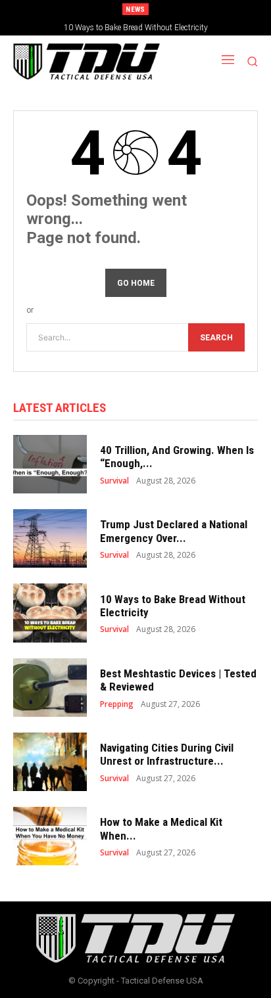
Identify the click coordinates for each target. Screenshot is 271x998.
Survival (114, 481)
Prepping (117, 704)
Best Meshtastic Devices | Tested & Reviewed (178, 680)
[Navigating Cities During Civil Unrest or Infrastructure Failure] (50, 762)
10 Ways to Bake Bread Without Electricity (136, 27)
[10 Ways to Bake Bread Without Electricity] (50, 612)
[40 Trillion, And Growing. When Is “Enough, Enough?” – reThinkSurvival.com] (50, 464)
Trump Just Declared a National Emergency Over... (173, 531)
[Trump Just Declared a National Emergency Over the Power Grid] (50, 538)
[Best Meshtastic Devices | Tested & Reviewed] (50, 687)
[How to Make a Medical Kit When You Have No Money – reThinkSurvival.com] (50, 836)
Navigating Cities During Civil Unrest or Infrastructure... (167, 754)
